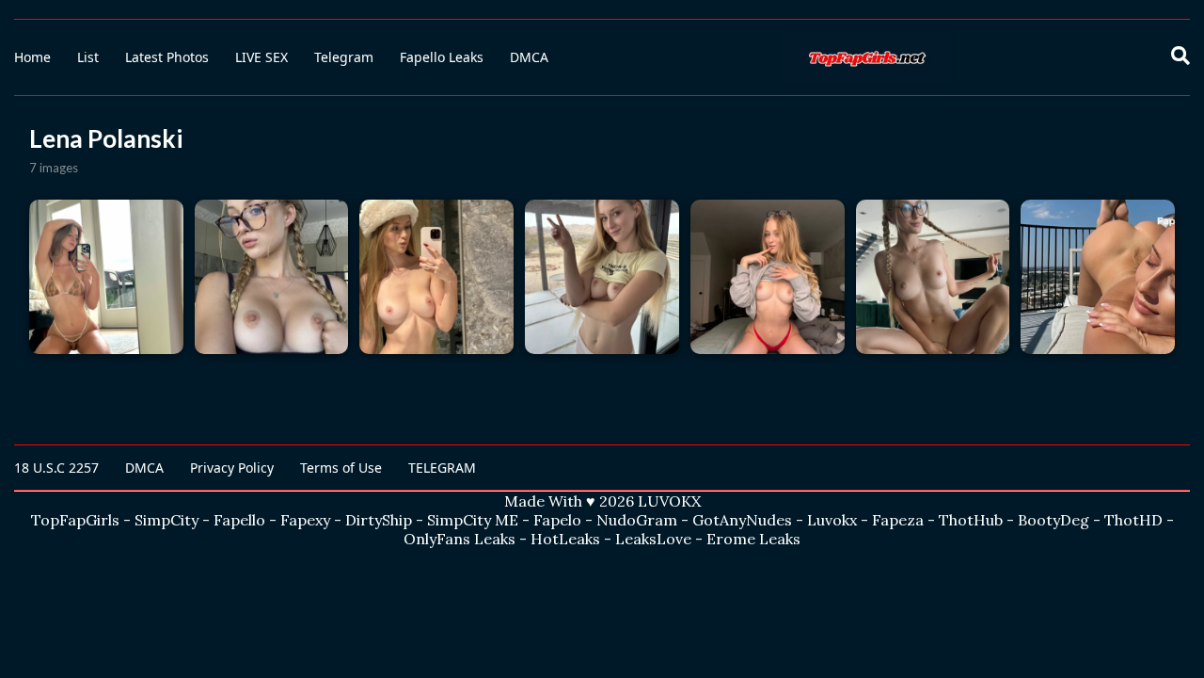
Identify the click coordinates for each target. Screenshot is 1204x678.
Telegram (343, 57)
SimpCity (166, 519)
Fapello (239, 519)
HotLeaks (565, 538)
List (88, 57)
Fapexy (305, 519)
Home (32, 57)
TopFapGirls (75, 519)
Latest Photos (167, 57)
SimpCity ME (472, 519)
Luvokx (832, 519)
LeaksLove (653, 538)
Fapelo (557, 519)
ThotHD (1133, 519)
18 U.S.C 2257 (56, 467)
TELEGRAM (442, 467)
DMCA (529, 57)
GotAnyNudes (742, 519)
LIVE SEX (261, 57)
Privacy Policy (232, 467)
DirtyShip (378, 519)
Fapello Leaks (441, 57)
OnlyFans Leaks (459, 538)
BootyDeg (1053, 519)
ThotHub (971, 519)
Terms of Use (341, 467)
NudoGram (636, 519)
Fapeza (898, 519)
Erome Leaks (753, 538)
